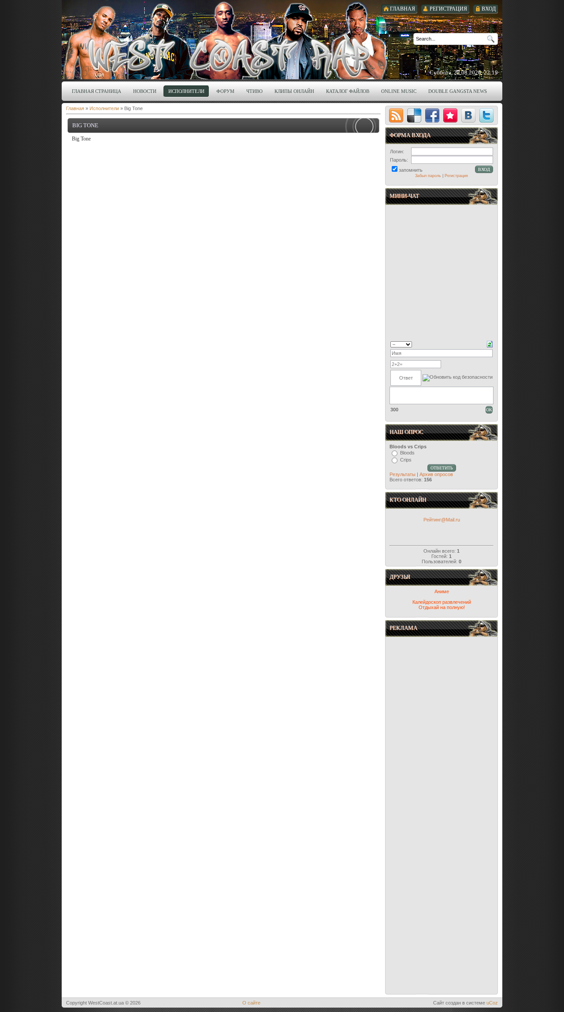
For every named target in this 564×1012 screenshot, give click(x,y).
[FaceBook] (432, 115)
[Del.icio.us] (414, 115)
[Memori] (450, 115)
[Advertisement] (442, 728)
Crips (406, 459)
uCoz (492, 1002)
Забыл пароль (428, 176)
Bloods (407, 452)
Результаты (403, 474)
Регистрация (456, 176)
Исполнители (104, 108)
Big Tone (85, 125)
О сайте (251, 1002)
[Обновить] (490, 343)
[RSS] (396, 115)
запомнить (411, 170)
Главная (75, 108)
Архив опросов (436, 474)
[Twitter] (486, 115)
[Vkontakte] (468, 115)
